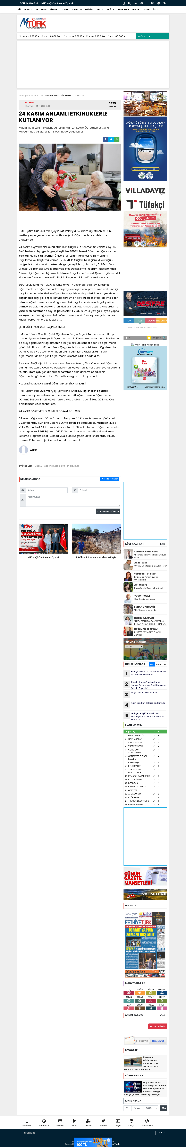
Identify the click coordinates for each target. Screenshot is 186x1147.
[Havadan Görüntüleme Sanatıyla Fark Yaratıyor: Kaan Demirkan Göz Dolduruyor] (133, 1061)
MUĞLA (38, 466)
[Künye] (158, 3)
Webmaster (147, 1125)
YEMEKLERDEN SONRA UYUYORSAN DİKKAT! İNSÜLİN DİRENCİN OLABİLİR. (150, 622)
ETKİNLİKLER (73, 466)
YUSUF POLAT (142, 595)
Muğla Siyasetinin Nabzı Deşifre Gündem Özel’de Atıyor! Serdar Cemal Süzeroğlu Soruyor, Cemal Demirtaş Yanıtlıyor (145, 1088)
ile (24, 235)
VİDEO (146, 9)
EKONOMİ (41, 9)
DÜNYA (99, 9)
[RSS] (164, 3)
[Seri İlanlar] (147, 3)
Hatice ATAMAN (144, 618)
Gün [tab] (152, 664)
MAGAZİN (76, 9)
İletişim (118, 1125)
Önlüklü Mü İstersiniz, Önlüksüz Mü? (150, 565)
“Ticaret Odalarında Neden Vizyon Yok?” (150, 556)
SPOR (65, 9)
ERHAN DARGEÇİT (144, 607)
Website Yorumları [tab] (110, 479)
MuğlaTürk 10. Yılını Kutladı (141, 694)
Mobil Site (27, 1125)
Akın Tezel (140, 562)
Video (74, 1125)
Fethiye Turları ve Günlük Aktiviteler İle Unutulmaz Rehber (146, 673)
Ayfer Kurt (140, 584)
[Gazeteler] (152, 3)
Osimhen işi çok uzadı (144, 599)
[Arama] (129, 3)
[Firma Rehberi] (142, 3)
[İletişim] (135, 3)
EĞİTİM (89, 9)
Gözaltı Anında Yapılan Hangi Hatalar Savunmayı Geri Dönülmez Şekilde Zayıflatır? (145, 685)
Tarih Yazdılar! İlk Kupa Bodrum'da (145, 705)
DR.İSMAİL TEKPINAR (146, 629)
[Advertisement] (114, 23)
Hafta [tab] (158, 664)
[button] (155, 9)
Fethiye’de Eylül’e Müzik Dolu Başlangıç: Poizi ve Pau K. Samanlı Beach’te (144, 716)
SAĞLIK (111, 9)
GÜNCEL (28, 9)
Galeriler (60, 1125)
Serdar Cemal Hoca (146, 551)
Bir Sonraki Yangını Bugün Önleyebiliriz (146, 578)
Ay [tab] (165, 664)
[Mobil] (123, 3)
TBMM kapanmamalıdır (145, 610)
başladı (24, 255)
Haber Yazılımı (114, 1144)
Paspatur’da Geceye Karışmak (148, 588)
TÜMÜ (162, 544)
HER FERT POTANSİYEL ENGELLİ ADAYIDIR (147, 633)
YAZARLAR (123, 9)
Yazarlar (88, 1125)
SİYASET (54, 9)
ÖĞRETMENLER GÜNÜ (54, 466)
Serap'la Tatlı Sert (145, 573)
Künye (131, 1125)
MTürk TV (161, 1132)
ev (31, 251)
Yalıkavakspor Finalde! (59, 3)
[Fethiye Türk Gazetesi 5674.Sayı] (145, 944)
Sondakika (44, 1125)
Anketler (103, 1125)
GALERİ (136, 9)
